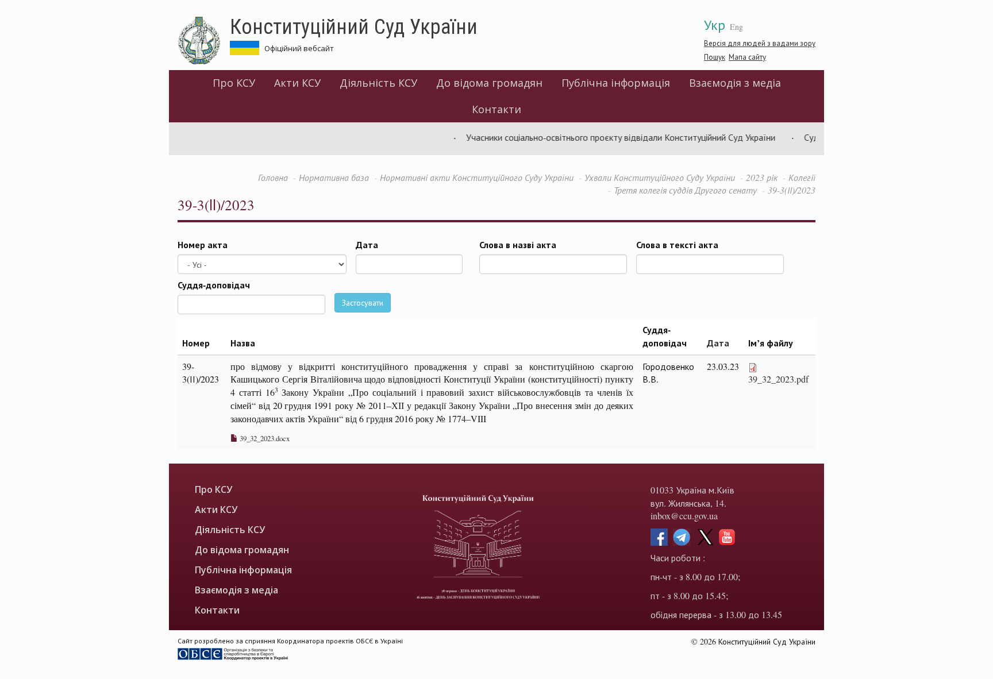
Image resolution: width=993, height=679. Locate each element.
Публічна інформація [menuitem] (615, 83)
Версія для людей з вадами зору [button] (759, 43)
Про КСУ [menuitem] (234, 83)
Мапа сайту (747, 57)
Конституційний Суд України (354, 26)
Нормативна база (334, 177)
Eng (736, 26)
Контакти (496, 109)
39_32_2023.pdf (778, 379)
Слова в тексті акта (677, 244)
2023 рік (762, 177)
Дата (367, 244)
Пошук (714, 57)
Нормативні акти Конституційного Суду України (477, 177)
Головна (273, 177)
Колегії (801, 177)
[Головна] (204, 40)
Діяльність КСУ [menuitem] (378, 83)
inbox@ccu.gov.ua (684, 516)
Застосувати (362, 302)
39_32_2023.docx (264, 438)
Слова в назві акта (517, 244)
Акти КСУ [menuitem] (297, 83)
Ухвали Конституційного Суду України (659, 177)
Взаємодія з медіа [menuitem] (735, 83)
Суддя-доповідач (214, 285)
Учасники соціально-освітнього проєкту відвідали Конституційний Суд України (610, 137)
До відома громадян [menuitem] (489, 83)
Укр (714, 25)
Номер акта (203, 244)
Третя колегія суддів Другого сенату (685, 190)
